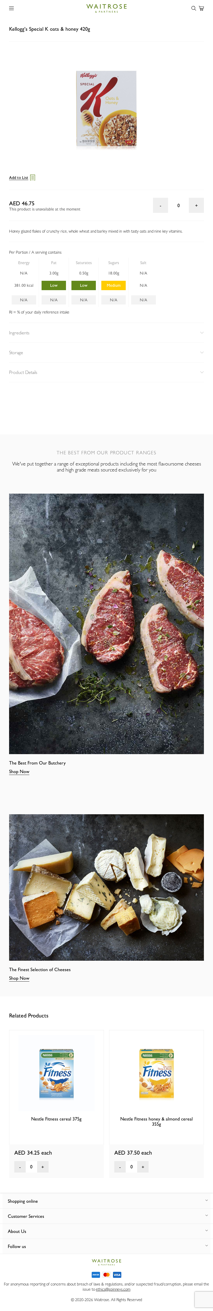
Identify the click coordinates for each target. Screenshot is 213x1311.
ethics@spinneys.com (113, 1289)
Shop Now (19, 771)
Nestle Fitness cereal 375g (56, 1119)
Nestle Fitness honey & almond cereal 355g (156, 1121)
